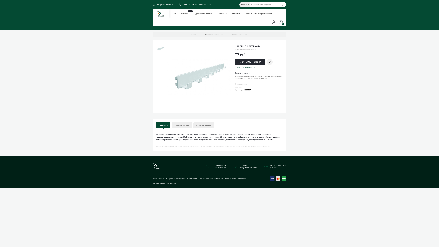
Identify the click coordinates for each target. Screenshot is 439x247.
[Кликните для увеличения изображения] (199, 77)
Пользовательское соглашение (211, 179)
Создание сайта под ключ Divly (164, 183)
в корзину (251, 62)
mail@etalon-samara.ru (165, 5)
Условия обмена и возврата (235, 179)
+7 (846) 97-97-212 (190, 5)
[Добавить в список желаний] (270, 62)
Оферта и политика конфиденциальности (181, 179)
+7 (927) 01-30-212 (204, 5)
